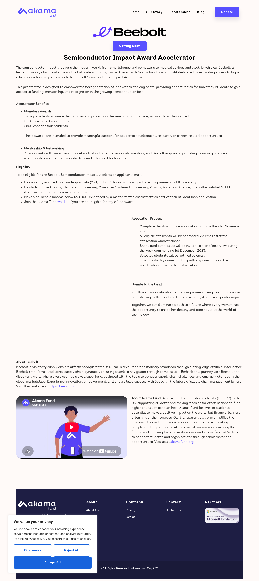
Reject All (72, 550)
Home (134, 12)
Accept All (52, 562)
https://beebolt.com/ (64, 386)
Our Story (154, 12)
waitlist (63, 202)
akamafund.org (182, 442)
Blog (201, 12)
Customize (32, 550)
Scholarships (179, 12)
